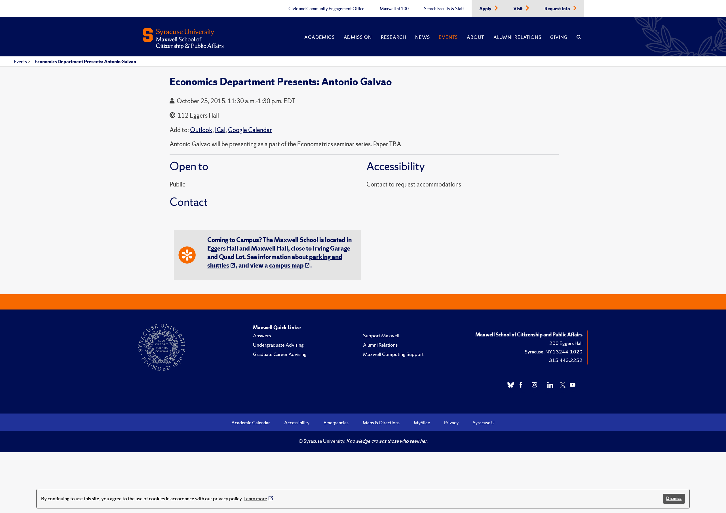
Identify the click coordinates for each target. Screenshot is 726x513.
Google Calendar (250, 130)
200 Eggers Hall (566, 343)
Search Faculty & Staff (444, 9)
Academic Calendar (250, 422)
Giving (558, 37)
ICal (220, 130)
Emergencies (336, 422)
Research (393, 37)
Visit (518, 9)
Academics (319, 37)
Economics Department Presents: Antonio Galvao (85, 61)
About (475, 37)
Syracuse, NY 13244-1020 (554, 351)
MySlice (422, 422)
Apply (485, 9)
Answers (262, 335)
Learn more (255, 498)
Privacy (451, 422)
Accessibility (296, 422)
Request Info (557, 9)
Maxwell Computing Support (393, 354)
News (422, 37)
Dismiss (673, 498)
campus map (286, 265)
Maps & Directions (381, 422)
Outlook (201, 130)
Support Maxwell (381, 335)
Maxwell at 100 (394, 9)
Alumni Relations (517, 37)
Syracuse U (484, 422)
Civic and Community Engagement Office (326, 9)
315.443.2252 (566, 360)
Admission (358, 37)
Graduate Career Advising (280, 354)
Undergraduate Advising (278, 345)
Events (448, 37)
